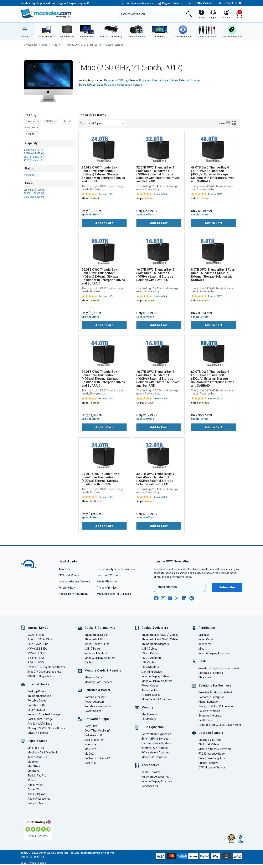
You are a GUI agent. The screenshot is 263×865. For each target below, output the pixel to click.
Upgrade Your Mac (210, 739)
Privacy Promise (107, 587)
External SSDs (36, 709)
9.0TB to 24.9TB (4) (34, 153)
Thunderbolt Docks (96, 634)
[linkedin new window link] (184, 598)
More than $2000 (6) (34, 196)
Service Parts (150, 785)
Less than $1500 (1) (34, 190)
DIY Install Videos (69, 575)
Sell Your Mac (36, 803)
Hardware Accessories (155, 776)
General (137, 84)
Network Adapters (96, 653)
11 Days (203, 198)
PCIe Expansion (153, 727)
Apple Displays (36, 794)
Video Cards (206, 639)
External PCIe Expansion (156, 734)
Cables (89, 662)
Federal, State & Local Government (220, 724)
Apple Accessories (39, 798)
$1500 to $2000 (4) (34, 193)
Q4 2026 (148, 402)
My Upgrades (31, 44)
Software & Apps (97, 719)
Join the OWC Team (109, 575)
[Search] (189, 14)
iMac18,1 (57, 44)
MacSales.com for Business (114, 593)
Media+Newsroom (108, 581)
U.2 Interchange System (156, 743)
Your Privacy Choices (33, 863)
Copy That (91, 725)
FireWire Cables (151, 694)
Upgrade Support (211, 733)
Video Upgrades (106, 84)
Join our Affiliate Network (74, 581)
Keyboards (205, 644)
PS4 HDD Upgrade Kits (41, 676)
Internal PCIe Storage (155, 747)
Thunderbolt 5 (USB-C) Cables (160, 634)
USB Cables (149, 662)
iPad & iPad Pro (37, 775)
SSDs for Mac (36, 634)
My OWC (90, 753)
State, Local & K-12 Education (217, 706)
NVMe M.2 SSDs (37, 648)
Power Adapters (95, 701)
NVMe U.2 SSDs (37, 653)
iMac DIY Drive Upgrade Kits (44, 671)
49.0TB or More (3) (33, 160)
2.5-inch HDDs (36, 662)
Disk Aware (91, 735)
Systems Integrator (210, 715)
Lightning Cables (152, 671)
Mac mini (33, 770)
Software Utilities (95, 758)
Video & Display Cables (155, 676)
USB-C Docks (93, 648)
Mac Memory (150, 714)
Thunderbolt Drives (39, 695)
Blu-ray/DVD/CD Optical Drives (46, 728)
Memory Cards (94, 677)
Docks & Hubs (87, 84)
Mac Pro (33, 761)
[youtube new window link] (170, 598)
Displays (204, 634)
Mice (201, 648)
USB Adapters (150, 667)
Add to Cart (104, 223)
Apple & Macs (37, 741)
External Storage (189, 80)
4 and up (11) (31, 175)
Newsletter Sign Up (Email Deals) (219, 668)
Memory (147, 707)
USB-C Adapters (152, 657)
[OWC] (46, 14)
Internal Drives (38, 628)
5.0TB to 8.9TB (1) (33, 149)
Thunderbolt (30, 121)
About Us (64, 569)
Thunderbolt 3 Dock (115, 80)
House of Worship (209, 710)
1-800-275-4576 (203, 3)
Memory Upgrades (139, 80)
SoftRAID (90, 762)
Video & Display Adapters (100, 657)
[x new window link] (177, 598)
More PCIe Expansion (155, 757)
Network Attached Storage (44, 714)
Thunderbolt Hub (95, 639)
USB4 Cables (149, 648)
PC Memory (149, 719)
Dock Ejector (92, 739)
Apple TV (33, 789)
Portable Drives (37, 700)
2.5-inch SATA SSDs (40, 639)
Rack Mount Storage (40, 719)
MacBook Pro (36, 747)
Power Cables (93, 710)
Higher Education (209, 701)
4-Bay (65, 121)
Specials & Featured (211, 672)
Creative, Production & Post (215, 692)
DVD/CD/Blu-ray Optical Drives (46, 667)
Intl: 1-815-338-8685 (229, 3)
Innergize (90, 744)
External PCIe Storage (155, 738)
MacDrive (90, 749)
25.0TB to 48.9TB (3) (34, 156)
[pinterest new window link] (191, 598)
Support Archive (208, 762)
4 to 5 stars (30, 127)
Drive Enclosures (38, 732)
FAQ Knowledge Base (212, 753)
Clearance (205, 677)
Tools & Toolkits (151, 772)
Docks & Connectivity (100, 628)
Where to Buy (67, 587)
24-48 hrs (95, 501)
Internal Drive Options (165, 80)
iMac (44, 44)
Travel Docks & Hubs (97, 644)
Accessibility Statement (73, 593)
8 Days (148, 198)
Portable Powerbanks (98, 706)
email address (167, 587)
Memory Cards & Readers (103, 670)
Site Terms (108, 852)
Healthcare (205, 720)
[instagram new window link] (163, 598)
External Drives (38, 684)
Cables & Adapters (155, 628)
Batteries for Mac (95, 697)
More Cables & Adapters (156, 699)
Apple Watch (35, 784)
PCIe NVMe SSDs (38, 644)
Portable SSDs (36, 705)
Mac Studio (34, 766)
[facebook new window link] (156, 598)
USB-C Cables (150, 653)
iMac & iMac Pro (37, 757)
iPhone (32, 780)
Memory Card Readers (98, 682)
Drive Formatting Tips (212, 758)
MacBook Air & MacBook (43, 752)
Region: (171, 3)
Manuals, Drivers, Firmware (215, 749)
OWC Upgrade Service (212, 767)
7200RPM (49, 121)
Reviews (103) (106, 194)
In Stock (94, 198)
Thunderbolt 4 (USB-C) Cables (160, 639)
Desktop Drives (37, 691)
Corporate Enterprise (211, 697)
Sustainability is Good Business (116, 569)
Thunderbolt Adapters (155, 644)
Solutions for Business (215, 685)
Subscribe (227, 587)
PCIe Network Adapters (156, 752)
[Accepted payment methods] (198, 856)
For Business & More (138, 3)
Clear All (29, 134)
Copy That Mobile (95, 730)
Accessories (124, 84)
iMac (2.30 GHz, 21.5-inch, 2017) (83, 44)
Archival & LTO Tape (40, 723)
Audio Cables (150, 690)
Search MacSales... (134, 14)
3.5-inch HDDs (36, 657)
